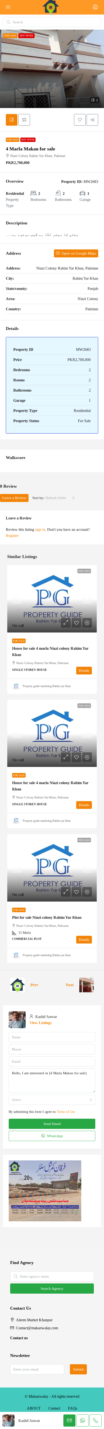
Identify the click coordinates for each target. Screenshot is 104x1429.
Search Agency (52, 1288)
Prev (34, 985)
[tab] (11, 120)
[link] (52, 598)
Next (70, 985)
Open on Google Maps (78, 253)
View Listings (41, 1023)
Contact (54, 1408)
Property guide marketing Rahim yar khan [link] (47, 686)
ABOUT (34, 1408)
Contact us (19, 1338)
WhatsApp (54, 1136)
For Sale (12, 139)
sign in (40, 529)
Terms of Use (66, 1112)
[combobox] (60, 498)
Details (84, 671)
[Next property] (86, 985)
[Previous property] (17, 985)
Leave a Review (14, 498)
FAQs (72, 1408)
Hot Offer (28, 139)
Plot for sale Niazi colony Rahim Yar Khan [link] (47, 917)
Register (12, 536)
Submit (78, 1369)
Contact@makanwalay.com (37, 1328)
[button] (52, 69)
